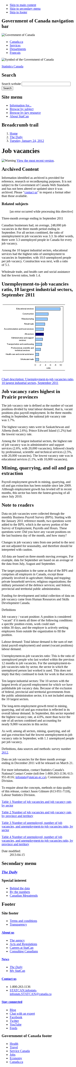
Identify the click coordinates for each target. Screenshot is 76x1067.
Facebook (16, 1017)
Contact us (9, 979)
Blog (13, 1010)
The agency (17, 940)
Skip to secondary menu (25, 8)
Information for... (20, 105)
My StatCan (17, 970)
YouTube (15, 1024)
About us (8, 932)
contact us (31, 192)
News (5, 959)
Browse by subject (21, 109)
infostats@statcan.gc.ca (30, 777)
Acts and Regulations (23, 944)
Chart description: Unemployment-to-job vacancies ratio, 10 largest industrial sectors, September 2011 (38, 381)
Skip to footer (18, 12)
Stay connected (12, 1002)
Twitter (14, 1021)
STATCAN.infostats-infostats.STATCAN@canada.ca (30, 992)
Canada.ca (16, 41)
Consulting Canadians (24, 951)
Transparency (18, 924)
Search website (11, 83)
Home (14, 133)
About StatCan (19, 116)
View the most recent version (35, 160)
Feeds (13, 1028)
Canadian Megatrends (24, 895)
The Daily (16, 137)
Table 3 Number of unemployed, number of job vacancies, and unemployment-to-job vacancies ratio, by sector (37, 826)
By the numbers (20, 892)
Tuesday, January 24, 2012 (27, 140)
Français (15, 52)
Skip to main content (23, 5)
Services (15, 45)
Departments (18, 49)
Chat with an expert (22, 1013)
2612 (5, 752)
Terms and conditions (23, 921)
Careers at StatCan (21, 947)
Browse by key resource (25, 112)
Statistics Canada (12, 66)
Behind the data (20, 888)
